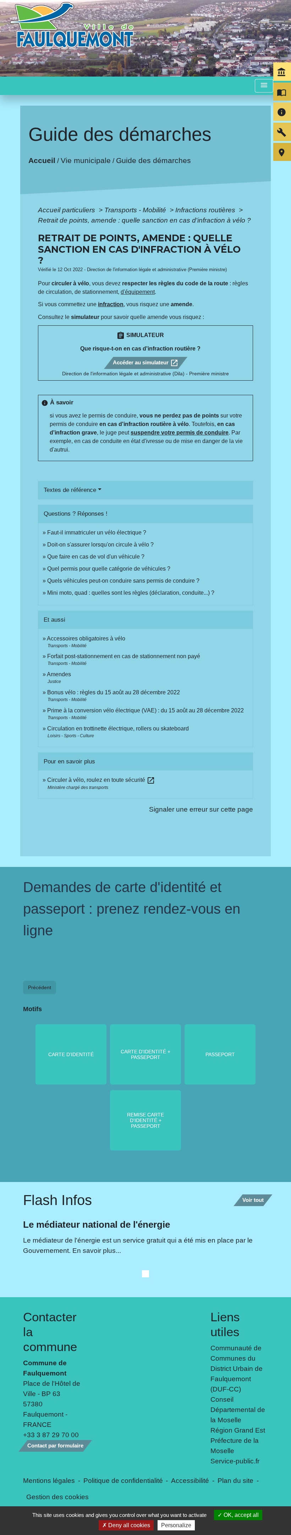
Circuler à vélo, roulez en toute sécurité (101, 780)
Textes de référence (70, 490)
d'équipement (138, 292)
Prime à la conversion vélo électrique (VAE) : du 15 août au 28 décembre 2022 (145, 710)
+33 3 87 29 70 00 (51, 1435)
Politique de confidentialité (123, 1480)
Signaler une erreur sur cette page (201, 809)
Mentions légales (49, 1480)
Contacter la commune (50, 1332)
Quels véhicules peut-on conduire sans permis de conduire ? (123, 581)
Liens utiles (225, 1324)
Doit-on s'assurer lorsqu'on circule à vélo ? (100, 545)
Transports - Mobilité (136, 210)
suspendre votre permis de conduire (180, 433)
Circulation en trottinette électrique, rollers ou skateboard (118, 729)
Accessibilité (190, 1480)
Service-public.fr (234, 1461)
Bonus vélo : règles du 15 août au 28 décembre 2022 (113, 692)
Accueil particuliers (67, 210)
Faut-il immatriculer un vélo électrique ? (96, 533)
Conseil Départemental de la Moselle (237, 1409)
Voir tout (253, 1200)
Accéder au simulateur (146, 363)
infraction (110, 304)
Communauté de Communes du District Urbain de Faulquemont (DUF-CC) (236, 1368)
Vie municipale (86, 160)
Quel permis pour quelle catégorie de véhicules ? (108, 569)
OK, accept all (240, 1515)
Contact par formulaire (55, 1445)
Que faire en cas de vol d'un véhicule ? (95, 557)
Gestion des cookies (57, 1497)
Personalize (176, 1525)
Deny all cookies (128, 1525)
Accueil (41, 160)
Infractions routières (206, 210)
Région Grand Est (237, 1430)
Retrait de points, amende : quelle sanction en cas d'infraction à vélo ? (144, 220)
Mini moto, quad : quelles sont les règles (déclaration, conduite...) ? (130, 593)
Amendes (59, 674)
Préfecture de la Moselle (234, 1445)
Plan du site (235, 1480)
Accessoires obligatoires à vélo (86, 638)
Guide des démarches (153, 160)
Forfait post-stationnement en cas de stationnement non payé (123, 656)
